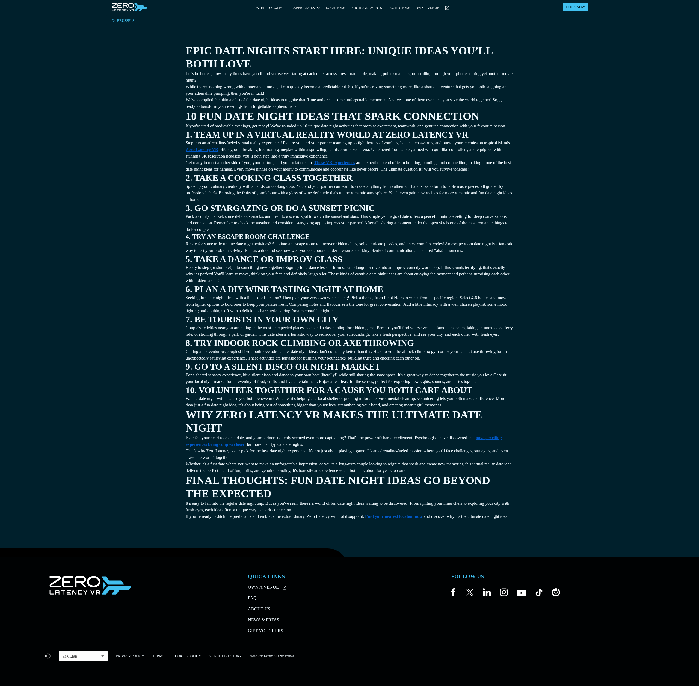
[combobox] (83, 656)
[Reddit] (556, 593)
